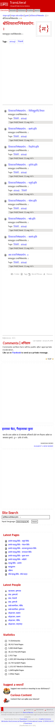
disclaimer (40, 710)
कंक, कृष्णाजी (12, 595)
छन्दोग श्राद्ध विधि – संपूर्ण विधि (18, 541)
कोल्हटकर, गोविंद (14, 620)
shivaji (12, 41)
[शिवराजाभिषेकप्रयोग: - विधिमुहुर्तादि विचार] (21, 18)
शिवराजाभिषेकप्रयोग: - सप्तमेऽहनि (22, 237)
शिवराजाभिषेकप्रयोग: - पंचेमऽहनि (22, 201)
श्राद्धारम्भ (11, 567)
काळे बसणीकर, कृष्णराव (16, 609)
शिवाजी (20, 41)
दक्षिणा (10, 571)
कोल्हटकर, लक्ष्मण (14, 617)
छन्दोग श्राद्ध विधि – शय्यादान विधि (19, 552)
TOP (49, 359)
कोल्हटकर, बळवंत (14, 613)
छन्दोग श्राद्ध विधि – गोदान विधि (18, 545)
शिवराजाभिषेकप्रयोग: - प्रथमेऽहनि (22, 129)
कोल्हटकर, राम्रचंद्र (15, 624)
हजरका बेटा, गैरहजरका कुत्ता (17, 429)
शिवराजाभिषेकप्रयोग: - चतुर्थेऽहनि (22, 183)
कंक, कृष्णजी (12, 602)
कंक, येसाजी (12, 598)
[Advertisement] (27, 73)
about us (49, 710)
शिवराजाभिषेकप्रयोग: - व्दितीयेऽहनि (23, 147)
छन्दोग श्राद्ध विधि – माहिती (17, 560)
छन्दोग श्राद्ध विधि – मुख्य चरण (18, 556)
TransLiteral (23, 719)
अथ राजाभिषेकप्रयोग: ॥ (18, 255)
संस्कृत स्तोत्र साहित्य (17, 15)
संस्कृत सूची (6, 15)
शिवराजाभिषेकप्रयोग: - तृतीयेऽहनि (22, 165)
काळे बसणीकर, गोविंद (15, 606)
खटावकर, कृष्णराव (14, 591)
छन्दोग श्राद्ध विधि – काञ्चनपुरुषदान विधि (22, 548)
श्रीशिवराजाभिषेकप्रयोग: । (37, 15)
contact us (29, 710)
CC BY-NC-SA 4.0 (48, 721)
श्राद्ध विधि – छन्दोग (15, 563)
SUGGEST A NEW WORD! (43, 446)
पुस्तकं (27, 15)
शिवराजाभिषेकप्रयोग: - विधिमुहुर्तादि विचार (26, 111)
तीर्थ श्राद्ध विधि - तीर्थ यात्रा (17, 574)
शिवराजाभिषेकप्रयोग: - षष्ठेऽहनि (21, 219)
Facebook (16, 352)
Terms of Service (28, 712)
